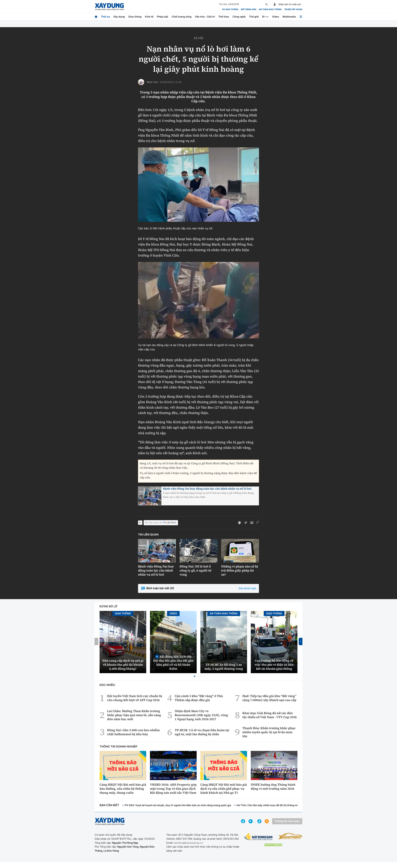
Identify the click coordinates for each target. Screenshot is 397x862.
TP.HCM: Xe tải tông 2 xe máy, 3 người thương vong (224, 667)
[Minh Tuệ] (141, 82)
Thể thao (223, 16)
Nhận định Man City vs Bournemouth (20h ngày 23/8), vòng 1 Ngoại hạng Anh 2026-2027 (201, 715)
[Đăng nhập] (274, 4)
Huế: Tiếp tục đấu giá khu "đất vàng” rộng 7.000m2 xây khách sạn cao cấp (269, 698)
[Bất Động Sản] (258, 837)
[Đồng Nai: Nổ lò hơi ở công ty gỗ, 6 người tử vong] (198, 551)
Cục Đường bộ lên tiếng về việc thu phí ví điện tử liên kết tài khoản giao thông (274, 665)
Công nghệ (238, 16)
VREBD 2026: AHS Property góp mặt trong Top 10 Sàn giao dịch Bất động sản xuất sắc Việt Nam (173, 789)
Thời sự (105, 16)
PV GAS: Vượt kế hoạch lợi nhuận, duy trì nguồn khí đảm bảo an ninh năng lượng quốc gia (178, 805)
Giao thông (134, 16)
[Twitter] (246, 522)
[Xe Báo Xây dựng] (290, 836)
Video (275, 16)
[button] (194, 676)
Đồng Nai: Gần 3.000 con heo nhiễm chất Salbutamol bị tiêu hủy (133, 732)
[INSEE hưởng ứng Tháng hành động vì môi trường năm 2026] (274, 765)
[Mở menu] (300, 16)
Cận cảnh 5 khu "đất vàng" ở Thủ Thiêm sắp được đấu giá (199, 698)
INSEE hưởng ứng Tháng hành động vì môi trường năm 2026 (273, 787)
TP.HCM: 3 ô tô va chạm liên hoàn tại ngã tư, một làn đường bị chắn (202, 732)
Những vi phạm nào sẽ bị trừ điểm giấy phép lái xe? (239, 570)
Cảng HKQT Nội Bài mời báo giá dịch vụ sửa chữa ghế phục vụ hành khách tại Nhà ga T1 (223, 789)
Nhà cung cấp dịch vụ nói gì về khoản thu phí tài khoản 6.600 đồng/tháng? (122, 665)
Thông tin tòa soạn (287, 821)
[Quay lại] (140, 522)
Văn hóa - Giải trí (205, 16)
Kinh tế (149, 16)
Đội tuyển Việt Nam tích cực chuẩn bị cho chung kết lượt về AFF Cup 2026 (134, 698)
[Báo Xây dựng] (109, 6)
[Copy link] (257, 522)
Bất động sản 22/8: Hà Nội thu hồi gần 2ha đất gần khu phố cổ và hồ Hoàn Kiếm (173, 662)
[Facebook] (239, 522)
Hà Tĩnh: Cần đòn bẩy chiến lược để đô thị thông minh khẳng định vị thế (279, 805)
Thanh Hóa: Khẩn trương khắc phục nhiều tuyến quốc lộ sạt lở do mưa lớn (269, 732)
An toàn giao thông (270, 9)
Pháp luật (162, 16)
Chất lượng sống (182, 16)
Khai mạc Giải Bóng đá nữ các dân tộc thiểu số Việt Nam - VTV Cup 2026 (269, 715)
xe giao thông (230, 9)
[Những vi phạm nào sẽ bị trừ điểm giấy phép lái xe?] (240, 551)
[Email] (252, 522)
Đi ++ (265, 16)
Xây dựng (119, 16)
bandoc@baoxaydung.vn (188, 842)
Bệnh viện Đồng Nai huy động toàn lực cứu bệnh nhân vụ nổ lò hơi (207, 489)
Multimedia (289, 16)
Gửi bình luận (247, 588)
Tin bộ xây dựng (293, 9)
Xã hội (198, 38)
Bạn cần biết (109, 805)
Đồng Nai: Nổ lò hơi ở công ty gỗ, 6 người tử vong (195, 570)
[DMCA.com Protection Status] (273, 844)
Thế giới (254, 16)
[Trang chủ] (96, 17)
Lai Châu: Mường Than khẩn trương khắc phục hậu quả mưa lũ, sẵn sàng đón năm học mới (134, 715)
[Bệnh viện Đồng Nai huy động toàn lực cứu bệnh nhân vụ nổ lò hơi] (157, 551)
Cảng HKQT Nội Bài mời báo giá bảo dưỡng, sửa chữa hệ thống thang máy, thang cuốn (123, 789)
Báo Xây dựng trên (153, 522)
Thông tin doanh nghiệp (118, 746)
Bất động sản (248, 9)
